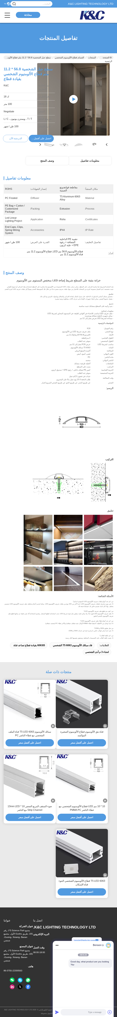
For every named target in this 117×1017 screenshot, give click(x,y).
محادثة (28, 14)
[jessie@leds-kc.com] (20, 980)
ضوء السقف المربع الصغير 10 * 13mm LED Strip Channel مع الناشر (30, 808)
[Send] (57, 1012)
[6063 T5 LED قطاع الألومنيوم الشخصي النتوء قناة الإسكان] (82, 853)
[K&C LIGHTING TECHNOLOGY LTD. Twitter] (20, 987)
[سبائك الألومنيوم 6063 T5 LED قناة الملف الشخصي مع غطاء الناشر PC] (30, 704)
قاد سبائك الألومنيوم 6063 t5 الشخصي (72, 645)
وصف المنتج (47, 160)
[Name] (14, 4)
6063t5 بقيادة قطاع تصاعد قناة (29, 645)
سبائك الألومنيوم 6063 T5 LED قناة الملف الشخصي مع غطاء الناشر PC (29, 733)
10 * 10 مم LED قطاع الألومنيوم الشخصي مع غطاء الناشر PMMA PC (82, 808)
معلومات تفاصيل (89, 160)
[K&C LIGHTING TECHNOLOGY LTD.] (96, 15)
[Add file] (110, 1012)
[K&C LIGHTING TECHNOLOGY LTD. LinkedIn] (12, 987)
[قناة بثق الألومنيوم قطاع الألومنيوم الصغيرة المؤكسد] (82, 704)
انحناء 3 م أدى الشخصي (97, 652)
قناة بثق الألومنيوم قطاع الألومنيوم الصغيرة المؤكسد (81, 733)
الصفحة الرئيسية (107, 57)
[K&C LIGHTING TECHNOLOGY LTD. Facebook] (28, 987)
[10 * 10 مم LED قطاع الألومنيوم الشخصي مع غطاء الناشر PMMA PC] (82, 779)
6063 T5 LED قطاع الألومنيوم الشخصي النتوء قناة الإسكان (82, 883)
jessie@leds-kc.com (84, 940)
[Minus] (57, 945)
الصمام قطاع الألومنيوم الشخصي (69, 57)
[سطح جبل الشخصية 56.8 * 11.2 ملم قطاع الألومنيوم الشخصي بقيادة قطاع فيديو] (73, 99)
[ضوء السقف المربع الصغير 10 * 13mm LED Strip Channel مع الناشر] (30, 779)
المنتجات (92, 57)
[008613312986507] (28, 980)
